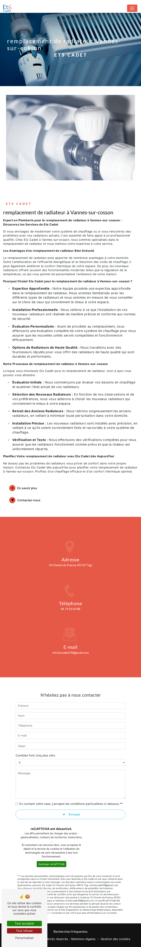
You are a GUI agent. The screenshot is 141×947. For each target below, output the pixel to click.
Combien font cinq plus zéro (35, 755)
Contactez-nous (28, 500)
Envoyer (74, 814)
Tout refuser (24, 931)
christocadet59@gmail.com (70, 652)
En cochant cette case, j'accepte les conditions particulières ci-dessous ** (71, 804)
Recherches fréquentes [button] (70, 931)
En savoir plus (27, 488)
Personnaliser (24, 938)
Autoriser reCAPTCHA (51, 864)
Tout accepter (24, 923)
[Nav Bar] (132, 8)
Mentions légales (83, 939)
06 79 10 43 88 (70, 608)
